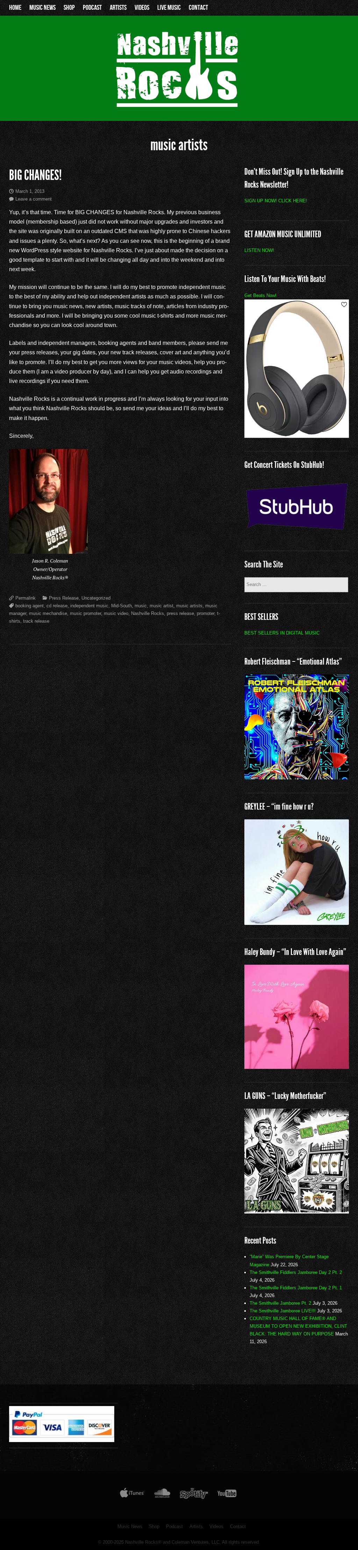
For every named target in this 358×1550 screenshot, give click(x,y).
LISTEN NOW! (259, 250)
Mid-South (121, 605)
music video (116, 613)
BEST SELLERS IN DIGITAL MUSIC (282, 633)
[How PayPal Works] (61, 1440)
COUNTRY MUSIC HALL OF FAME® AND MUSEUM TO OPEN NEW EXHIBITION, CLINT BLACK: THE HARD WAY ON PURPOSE (298, 1326)
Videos (142, 7)
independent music (89, 605)
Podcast (92, 7)
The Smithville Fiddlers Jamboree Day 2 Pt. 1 (296, 1287)
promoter (205, 613)
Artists (118, 7)
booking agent (29, 605)
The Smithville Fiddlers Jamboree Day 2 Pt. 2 (296, 1272)
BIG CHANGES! (35, 175)
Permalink (25, 598)
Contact (198, 7)
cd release (56, 605)
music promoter (85, 613)
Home (15, 7)
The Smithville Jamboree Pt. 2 (280, 1303)
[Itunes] (132, 1495)
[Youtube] (227, 1495)
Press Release (64, 598)
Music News (42, 7)
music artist (161, 605)
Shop (69, 7)
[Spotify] (194, 1495)
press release (180, 613)
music (141, 605)
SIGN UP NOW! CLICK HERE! (275, 200)
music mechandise (48, 613)
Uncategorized (95, 598)
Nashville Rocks (147, 613)
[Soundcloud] (162, 1495)
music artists (189, 605)
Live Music (169, 7)
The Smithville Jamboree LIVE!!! (283, 1310)
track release (36, 621)
